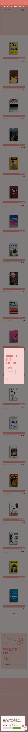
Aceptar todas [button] (17, 727)
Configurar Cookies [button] (8, 727)
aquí (18, 725)
